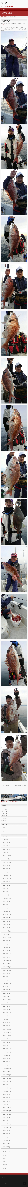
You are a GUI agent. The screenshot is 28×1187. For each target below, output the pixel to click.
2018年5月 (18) (7, 1091)
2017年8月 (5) (6, 1117)
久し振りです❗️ (7, 818)
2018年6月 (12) (7, 1088)
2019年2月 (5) (6, 1061)
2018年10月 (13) (7, 1075)
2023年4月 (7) (6, 917)
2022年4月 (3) (6, 957)
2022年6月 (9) (6, 950)
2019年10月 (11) (7, 1035)
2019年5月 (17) (7, 1052)
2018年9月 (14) (7, 1078)
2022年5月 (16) (7, 953)
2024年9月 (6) (6, 865)
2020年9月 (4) (6, 1003)
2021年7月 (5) (6, 976)
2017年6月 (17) (7, 1124)
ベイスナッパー (12, 1183)
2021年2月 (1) (6, 993)
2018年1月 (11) (6, 1104)
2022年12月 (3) (7, 931)
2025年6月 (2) (6, 846)
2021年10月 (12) (7, 967)
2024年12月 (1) (7, 855)
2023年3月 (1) (6, 921)
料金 (4, 1161)
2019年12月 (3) (7, 1029)
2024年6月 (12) (7, 875)
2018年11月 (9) (6, 1071)
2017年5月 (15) (7, 1127)
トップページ (6, 1151)
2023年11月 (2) (6, 895)
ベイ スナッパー (8, 3)
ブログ (4, 827)
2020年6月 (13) (7, 1012)
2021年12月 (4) (7, 960)
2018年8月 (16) (7, 1081)
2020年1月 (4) (6, 1025)
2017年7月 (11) (6, 1120)
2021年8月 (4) (6, 973)
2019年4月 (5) (6, 1055)
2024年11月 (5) (6, 859)
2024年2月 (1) (6, 888)
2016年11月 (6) (6, 1143)
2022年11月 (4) (6, 934)
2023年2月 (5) (6, 924)
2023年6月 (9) (6, 911)
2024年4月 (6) (6, 882)
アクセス (5, 1164)
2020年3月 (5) (6, 1022)
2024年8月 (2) (6, 868)
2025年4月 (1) (6, 852)
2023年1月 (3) (6, 927)
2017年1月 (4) (6, 1140)
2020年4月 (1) (6, 1019)
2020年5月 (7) (6, 1016)
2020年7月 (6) (6, 1009)
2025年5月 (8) (6, 849)
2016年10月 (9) (7, 1147)
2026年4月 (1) (6, 839)
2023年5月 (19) (7, 914)
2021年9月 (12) (7, 970)
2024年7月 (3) (6, 872)
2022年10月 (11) (7, 937)
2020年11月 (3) (6, 996)
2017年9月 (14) (7, 1114)
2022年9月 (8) (6, 940)
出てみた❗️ (6, 813)
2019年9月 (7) (6, 1039)
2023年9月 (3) (6, 901)
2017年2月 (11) (6, 1137)
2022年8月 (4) (6, 944)
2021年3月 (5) (6, 989)
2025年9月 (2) (6, 842)
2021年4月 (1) (6, 986)
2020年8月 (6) (6, 1006)
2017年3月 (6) (6, 1133)
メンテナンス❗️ (7, 809)
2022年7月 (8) (6, 947)
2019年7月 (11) (6, 1045)
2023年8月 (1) (6, 904)
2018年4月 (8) (6, 1094)
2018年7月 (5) (6, 1084)
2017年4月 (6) (6, 1130)
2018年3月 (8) (6, 1097)
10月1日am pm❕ (5, 785)
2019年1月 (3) (6, 1065)
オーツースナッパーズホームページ (9, 801)
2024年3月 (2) (6, 885)
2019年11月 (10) (7, 1032)
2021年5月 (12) (7, 983)
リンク (4, 1168)
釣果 (3, 24)
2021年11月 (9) (6, 963)
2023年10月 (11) (7, 898)
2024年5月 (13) (7, 878)
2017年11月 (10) (7, 1107)
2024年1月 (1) (6, 891)
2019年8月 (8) (6, 1042)
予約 (4, 1158)
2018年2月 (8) (6, 1101)
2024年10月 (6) (7, 862)
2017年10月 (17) (7, 1110)
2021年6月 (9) (6, 980)
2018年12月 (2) (7, 1068)
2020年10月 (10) (7, 999)
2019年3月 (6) (6, 1058)
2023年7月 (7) (6, 908)
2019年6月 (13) (7, 1048)
